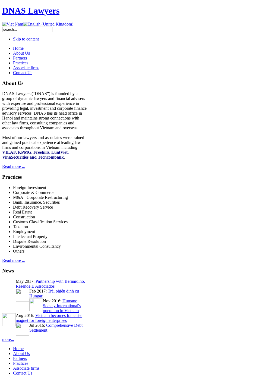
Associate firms (26, 368)
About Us (21, 353)
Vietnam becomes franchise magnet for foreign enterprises (49, 318)
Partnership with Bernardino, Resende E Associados (50, 283)
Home (18, 348)
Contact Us (22, 373)
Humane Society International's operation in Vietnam (62, 306)
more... (8, 339)
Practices (20, 363)
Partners (20, 358)
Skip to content (26, 39)
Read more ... (13, 166)
